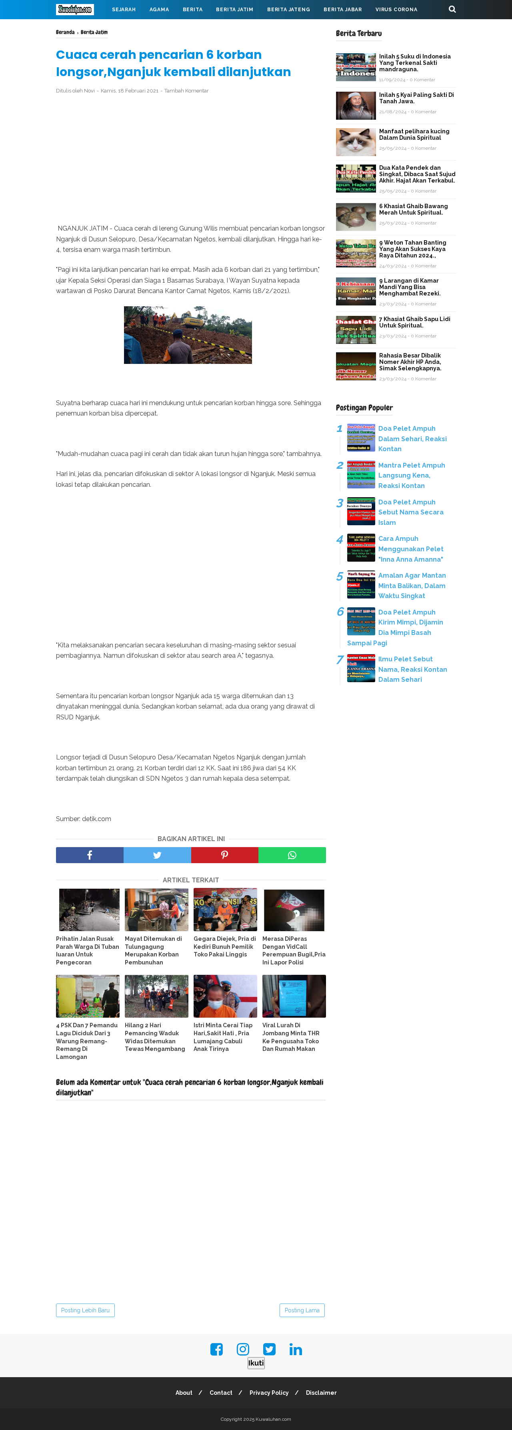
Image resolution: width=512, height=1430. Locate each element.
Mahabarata (81, 29)
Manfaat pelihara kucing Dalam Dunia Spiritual (414, 134)
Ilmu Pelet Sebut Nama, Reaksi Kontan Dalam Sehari (412, 669)
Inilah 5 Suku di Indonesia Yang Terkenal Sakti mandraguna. (415, 62)
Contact (221, 1393)
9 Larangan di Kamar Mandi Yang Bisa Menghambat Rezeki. (410, 287)
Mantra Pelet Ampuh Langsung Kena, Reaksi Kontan (411, 476)
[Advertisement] (191, 159)
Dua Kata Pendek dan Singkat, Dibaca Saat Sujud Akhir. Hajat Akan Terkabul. (417, 174)
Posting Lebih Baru (85, 1310)
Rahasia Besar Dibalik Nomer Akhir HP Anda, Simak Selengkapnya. (410, 362)
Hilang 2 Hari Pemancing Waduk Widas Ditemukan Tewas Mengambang (155, 1037)
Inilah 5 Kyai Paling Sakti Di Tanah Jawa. (416, 98)
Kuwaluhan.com (273, 1419)
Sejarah (124, 9)
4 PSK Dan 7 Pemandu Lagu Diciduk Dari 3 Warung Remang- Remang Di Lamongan (87, 1041)
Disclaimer (321, 1393)
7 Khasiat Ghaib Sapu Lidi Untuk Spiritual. (414, 322)
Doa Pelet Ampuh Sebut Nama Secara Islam (411, 512)
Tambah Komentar (186, 91)
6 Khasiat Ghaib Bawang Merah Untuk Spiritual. (413, 209)
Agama (159, 9)
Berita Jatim (235, 9)
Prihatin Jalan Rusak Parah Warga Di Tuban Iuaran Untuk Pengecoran (87, 951)
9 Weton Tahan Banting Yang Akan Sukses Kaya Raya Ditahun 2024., (412, 249)
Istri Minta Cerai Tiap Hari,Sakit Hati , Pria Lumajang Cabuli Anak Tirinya (223, 1037)
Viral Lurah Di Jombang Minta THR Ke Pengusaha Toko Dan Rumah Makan (291, 1037)
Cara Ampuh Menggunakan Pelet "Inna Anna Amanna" (411, 549)
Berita (193, 9)
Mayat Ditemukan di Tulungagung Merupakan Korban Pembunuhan (153, 951)
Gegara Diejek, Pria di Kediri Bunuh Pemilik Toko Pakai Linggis (225, 947)
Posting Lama (302, 1310)
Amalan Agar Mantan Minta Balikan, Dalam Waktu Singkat (412, 586)
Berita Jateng (288, 9)
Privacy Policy (269, 1393)
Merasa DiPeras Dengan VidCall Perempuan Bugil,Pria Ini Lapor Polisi (294, 951)
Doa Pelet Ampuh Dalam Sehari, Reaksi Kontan (412, 439)
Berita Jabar (343, 9)
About (184, 1393)
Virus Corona (397, 9)
